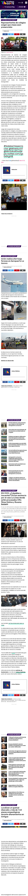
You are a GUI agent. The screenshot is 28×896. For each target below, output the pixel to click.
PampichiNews (9, 52)
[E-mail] (4, 178)
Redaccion (6, 31)
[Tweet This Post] (11, 34)
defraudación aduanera (8, 700)
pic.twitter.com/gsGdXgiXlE (13, 155)
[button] (26, 3)
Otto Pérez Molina (21, 700)
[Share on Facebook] (5, 34)
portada (17, 387)
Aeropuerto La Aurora (8, 387)
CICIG (13, 653)
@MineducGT (16, 148)
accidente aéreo (18, 385)
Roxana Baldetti (12, 701)
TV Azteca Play (9, 7)
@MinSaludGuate (13, 151)
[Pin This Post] (17, 34)
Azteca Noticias (7, 267)
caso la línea (17, 699)
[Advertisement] (14, 231)
